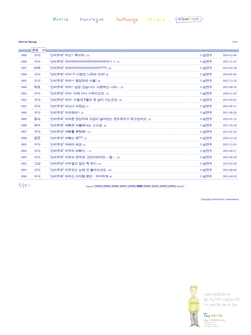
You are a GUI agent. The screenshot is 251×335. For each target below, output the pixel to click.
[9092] (163, 186)
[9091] (155, 186)
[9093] (172, 186)
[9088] (132, 186)
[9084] (98, 186)
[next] (180, 186)
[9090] (147, 186)
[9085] (107, 186)
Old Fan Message (27, 41)
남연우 (207, 55)
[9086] (115, 186)
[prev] (90, 186)
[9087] (123, 186)
